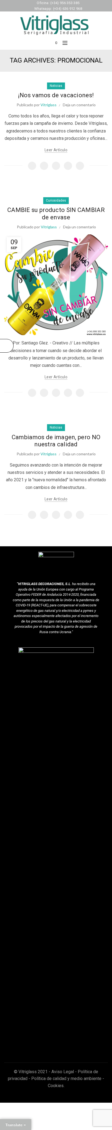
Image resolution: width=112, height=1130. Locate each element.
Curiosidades (56, 200)
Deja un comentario (79, 104)
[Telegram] (80, 166)
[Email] (56, 166)
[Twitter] (44, 166)
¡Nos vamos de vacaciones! (56, 95)
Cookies (56, 1085)
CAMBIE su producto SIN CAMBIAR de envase (56, 213)
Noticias (56, 86)
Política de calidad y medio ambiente (66, 1078)
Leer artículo (56, 150)
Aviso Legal (62, 1071)
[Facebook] (32, 166)
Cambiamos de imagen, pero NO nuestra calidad (56, 441)
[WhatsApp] (68, 166)
